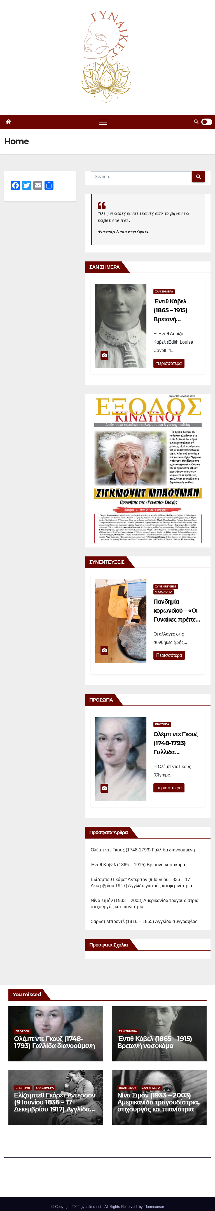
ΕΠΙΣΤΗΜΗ (23, 1087)
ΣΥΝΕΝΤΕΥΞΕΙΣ (165, 586)
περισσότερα (169, 363)
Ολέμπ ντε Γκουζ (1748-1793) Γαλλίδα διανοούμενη (143, 850)
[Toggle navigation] (103, 122)
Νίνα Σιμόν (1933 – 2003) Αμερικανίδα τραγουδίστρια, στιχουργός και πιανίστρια (158, 1102)
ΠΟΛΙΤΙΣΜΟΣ (127, 1087)
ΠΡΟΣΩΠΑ (162, 724)
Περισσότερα (169, 655)
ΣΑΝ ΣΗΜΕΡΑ (164, 291)
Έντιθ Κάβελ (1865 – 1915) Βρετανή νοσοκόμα (138, 864)
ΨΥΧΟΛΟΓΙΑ (163, 591)
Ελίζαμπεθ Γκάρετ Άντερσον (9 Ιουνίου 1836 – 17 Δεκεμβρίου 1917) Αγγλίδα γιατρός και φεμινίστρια (54, 1105)
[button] (196, 121)
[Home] (8, 122)
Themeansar (154, 1207)
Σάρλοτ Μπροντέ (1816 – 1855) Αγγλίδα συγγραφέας (144, 921)
